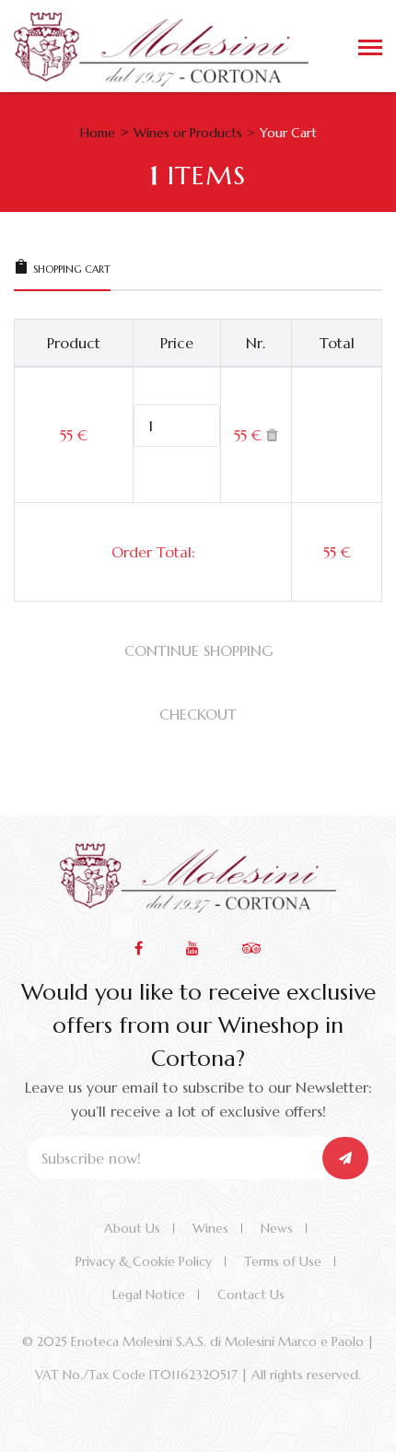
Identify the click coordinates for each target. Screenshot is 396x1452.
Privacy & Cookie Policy (144, 1261)
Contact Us (251, 1294)
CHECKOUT (198, 714)
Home (97, 132)
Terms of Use (282, 1261)
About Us (132, 1228)
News (277, 1228)
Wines (210, 1228)
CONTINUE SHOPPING (198, 650)
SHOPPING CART (72, 269)
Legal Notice (148, 1294)
